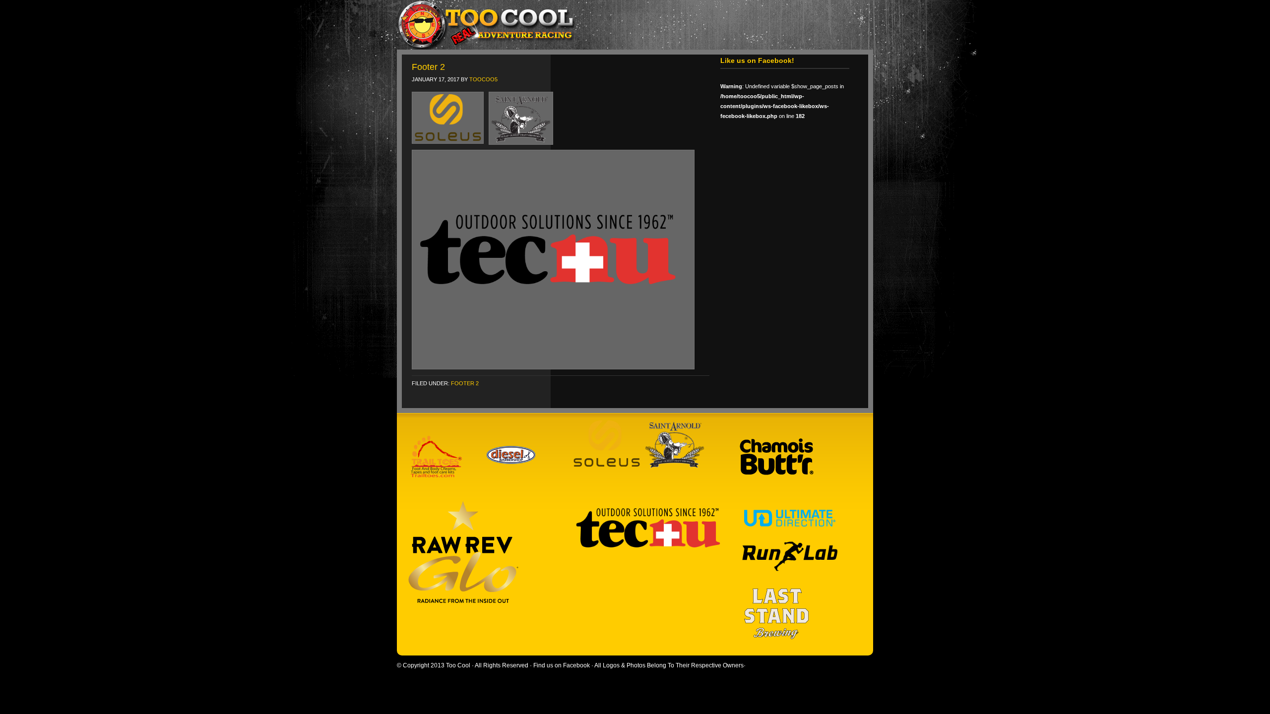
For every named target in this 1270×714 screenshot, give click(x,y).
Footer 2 (428, 67)
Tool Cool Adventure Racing (630, 25)
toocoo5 (483, 79)
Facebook (576, 665)
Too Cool (458, 665)
